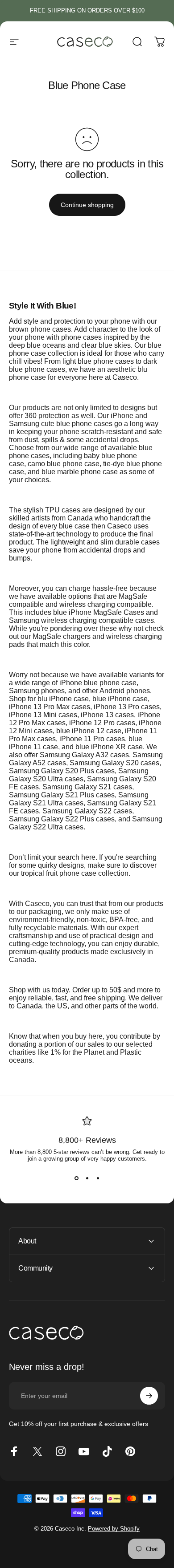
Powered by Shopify (114, 1528)
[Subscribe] (149, 1396)
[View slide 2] (87, 1178)
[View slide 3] (97, 1178)
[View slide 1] (76, 1178)
